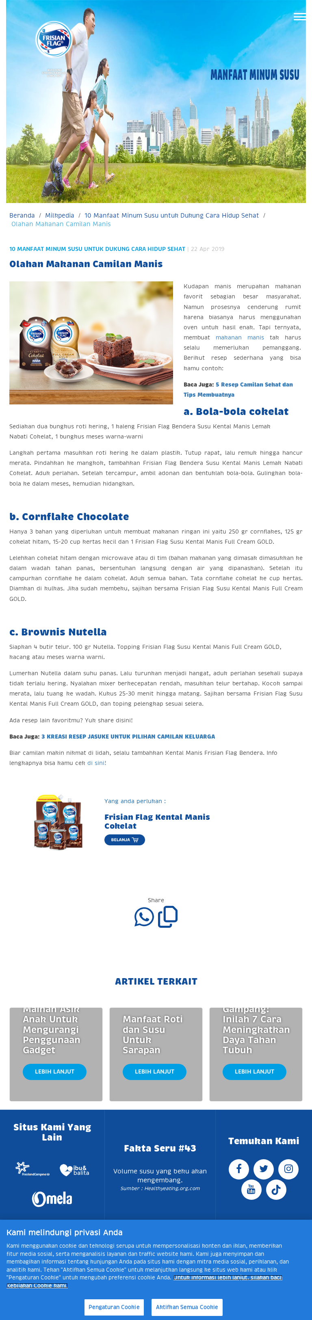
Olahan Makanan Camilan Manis (61, 224)
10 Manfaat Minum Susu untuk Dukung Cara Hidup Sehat (171, 215)
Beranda (22, 215)
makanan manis (243, 337)
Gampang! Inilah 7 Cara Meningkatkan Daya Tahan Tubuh (256, 1030)
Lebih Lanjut (54, 1071)
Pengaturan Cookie (114, 1307)
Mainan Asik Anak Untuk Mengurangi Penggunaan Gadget (51, 1030)
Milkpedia (59, 215)
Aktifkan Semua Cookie (187, 1307)
